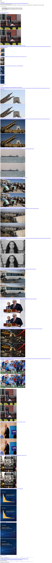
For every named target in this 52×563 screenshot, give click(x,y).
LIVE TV (2, 2)
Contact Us (5, 559)
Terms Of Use (12, 559)
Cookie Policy (20, 559)
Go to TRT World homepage (4, 12)
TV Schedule (2, 559)
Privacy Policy (16, 559)
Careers (8, 559)
